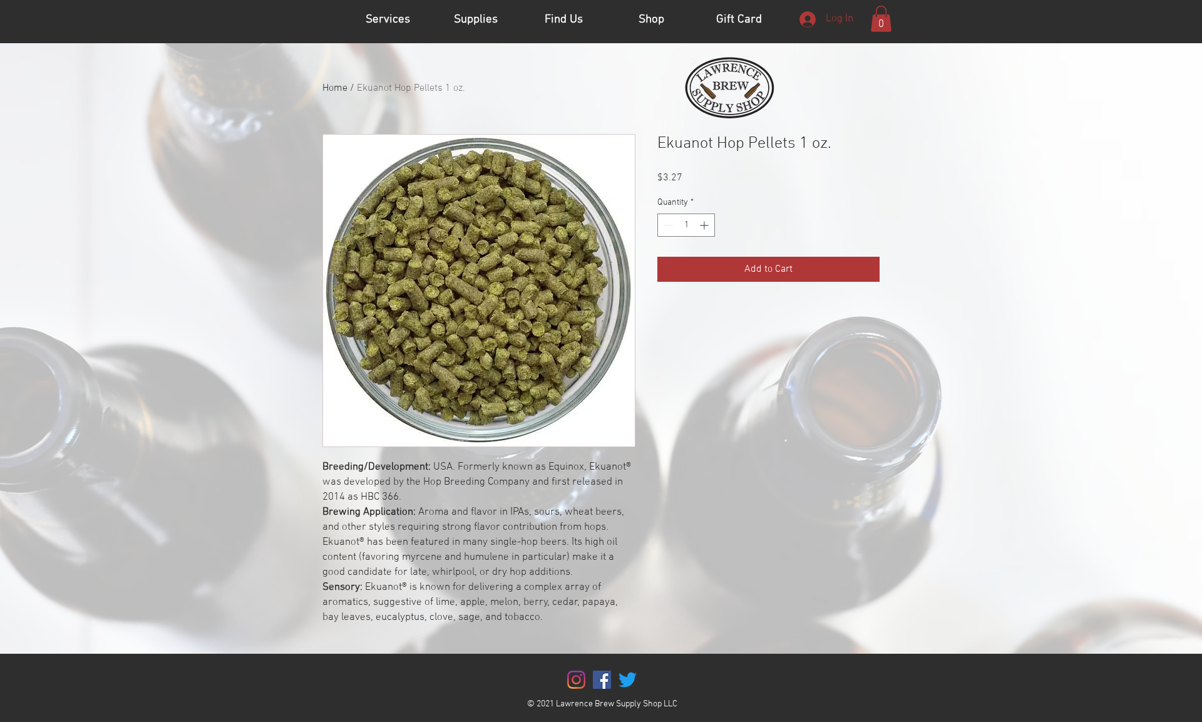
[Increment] (705, 225)
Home (334, 88)
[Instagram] (576, 680)
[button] (881, 19)
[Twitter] (628, 680)
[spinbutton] (686, 225)
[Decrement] (667, 225)
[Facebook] (602, 680)
